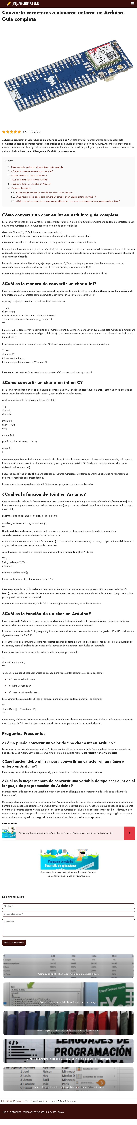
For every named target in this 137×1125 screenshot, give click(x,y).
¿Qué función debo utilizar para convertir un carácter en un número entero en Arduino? (56, 196)
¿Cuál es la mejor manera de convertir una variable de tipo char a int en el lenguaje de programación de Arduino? (68, 201)
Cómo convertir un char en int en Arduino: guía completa (37, 167)
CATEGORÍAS (15, 1112)
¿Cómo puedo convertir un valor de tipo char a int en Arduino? (44, 192)
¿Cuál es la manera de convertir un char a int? (32, 171)
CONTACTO (51, 1112)
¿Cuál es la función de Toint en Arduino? (29, 179)
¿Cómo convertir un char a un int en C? (29, 175)
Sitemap (61, 1112)
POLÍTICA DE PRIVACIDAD (33, 1112)
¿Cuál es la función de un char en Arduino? (31, 183)
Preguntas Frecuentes (21, 188)
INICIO (5, 1112)
